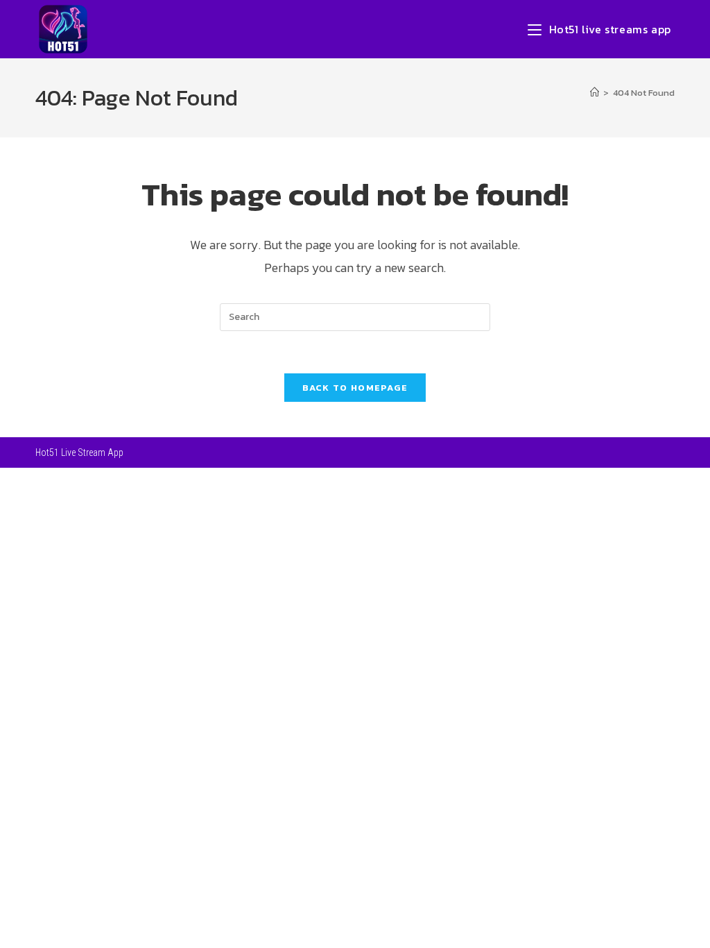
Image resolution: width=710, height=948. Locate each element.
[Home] (594, 92)
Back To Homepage (355, 387)
